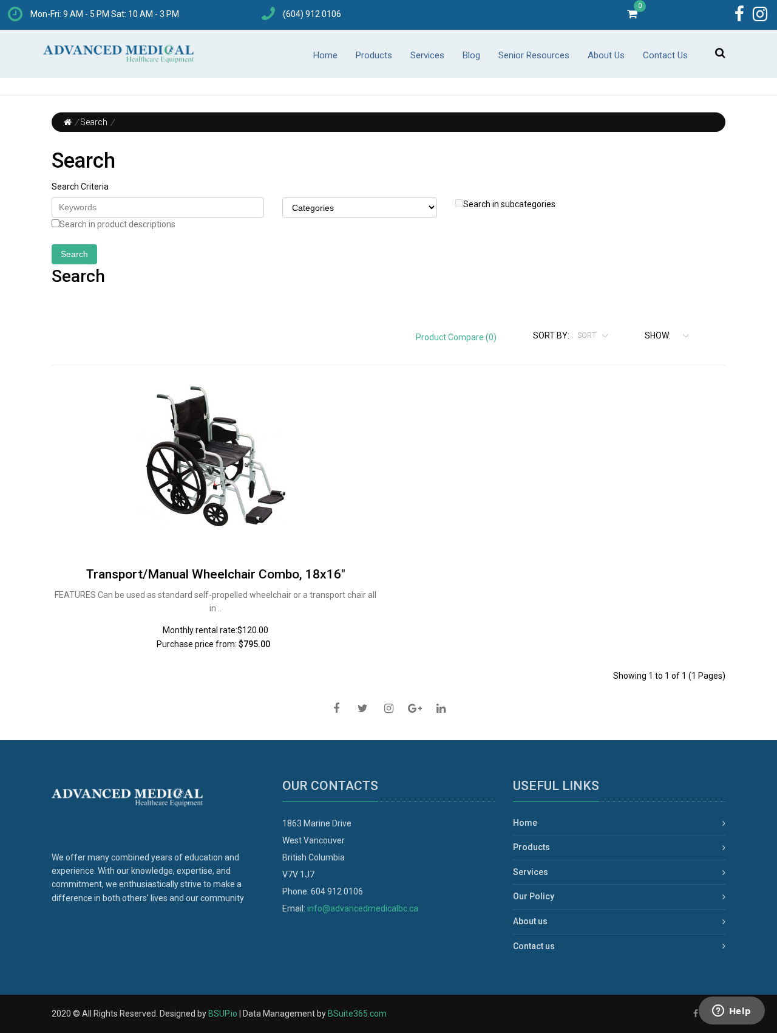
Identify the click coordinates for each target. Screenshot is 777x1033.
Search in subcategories (509, 204)
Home (325, 55)
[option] (215, 456)
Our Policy (533, 896)
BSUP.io (222, 1013)
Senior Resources (533, 55)
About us (530, 921)
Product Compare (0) (456, 337)
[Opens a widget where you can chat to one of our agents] (731, 1012)
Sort (587, 335)
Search (93, 122)
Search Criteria (80, 186)
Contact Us (665, 55)
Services (427, 55)
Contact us (534, 946)
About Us (606, 55)
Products (374, 55)
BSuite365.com (357, 1013)
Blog (471, 55)
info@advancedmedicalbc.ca (362, 908)
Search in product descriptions (117, 224)
